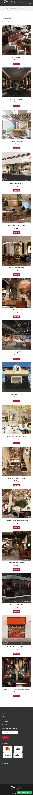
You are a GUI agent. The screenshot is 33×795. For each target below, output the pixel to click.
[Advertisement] (14, 772)
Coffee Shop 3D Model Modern (16, 436)
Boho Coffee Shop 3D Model (16, 225)
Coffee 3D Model (17, 310)
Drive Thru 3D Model (16, 604)
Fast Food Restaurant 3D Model (16, 647)
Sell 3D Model (5, 719)
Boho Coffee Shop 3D (16, 183)
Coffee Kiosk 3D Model (16, 394)
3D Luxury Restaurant (16, 99)
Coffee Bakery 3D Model (16, 352)
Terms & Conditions (10, 792)
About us (4, 713)
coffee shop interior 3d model (16, 478)
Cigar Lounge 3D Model (16, 267)
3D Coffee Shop (16, 57)
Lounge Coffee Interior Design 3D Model (16, 689)
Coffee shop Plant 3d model (16, 562)
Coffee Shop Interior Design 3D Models (16, 520)
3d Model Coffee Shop (16, 141)
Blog (3, 716)
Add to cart (16, 63)
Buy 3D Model (5, 721)
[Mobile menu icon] (30, 3)
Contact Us (4, 724)
